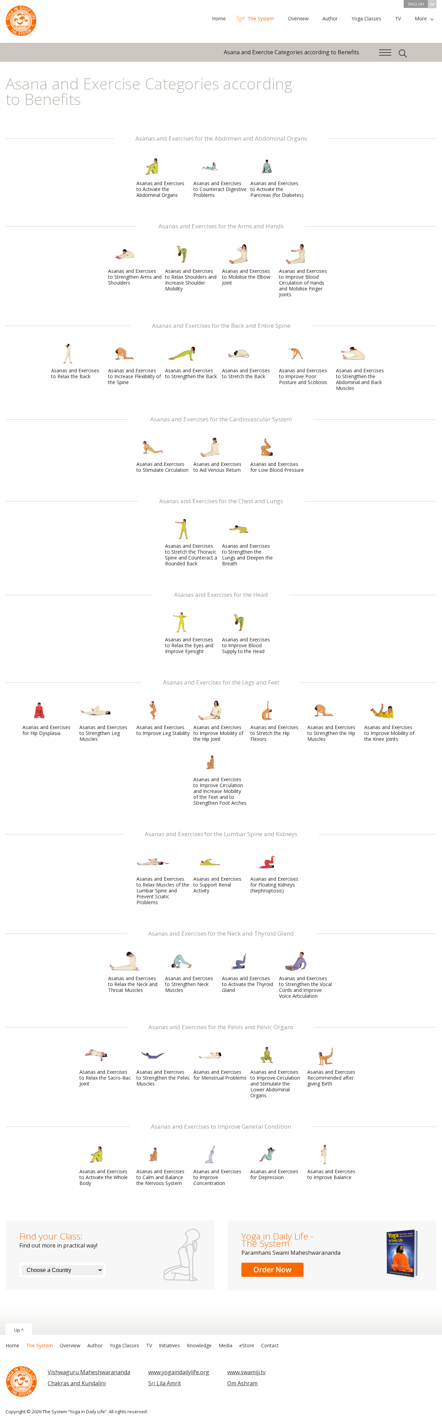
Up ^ (18, 1330)
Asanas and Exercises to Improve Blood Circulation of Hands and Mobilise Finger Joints (303, 283)
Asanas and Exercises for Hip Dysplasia (46, 730)
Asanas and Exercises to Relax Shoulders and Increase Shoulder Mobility (191, 280)
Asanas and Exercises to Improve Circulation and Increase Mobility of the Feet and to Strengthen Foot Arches (220, 791)
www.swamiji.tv (246, 1372)
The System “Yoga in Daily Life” (21, 19)
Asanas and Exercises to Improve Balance (331, 1174)
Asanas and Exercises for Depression (274, 1174)
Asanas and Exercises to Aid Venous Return (217, 467)
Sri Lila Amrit (164, 1383)
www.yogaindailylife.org (178, 1372)
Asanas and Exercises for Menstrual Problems (220, 1075)
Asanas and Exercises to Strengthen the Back (191, 373)
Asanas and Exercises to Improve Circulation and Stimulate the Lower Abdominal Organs (275, 1084)
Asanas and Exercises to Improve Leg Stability (163, 730)
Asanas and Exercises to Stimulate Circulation (162, 467)
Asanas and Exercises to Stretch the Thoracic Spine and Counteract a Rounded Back (191, 555)
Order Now (272, 1269)
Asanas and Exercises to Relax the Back (75, 373)
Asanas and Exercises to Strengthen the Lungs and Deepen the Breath (247, 555)
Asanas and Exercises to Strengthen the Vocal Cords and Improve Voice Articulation (305, 987)
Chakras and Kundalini (77, 1383)
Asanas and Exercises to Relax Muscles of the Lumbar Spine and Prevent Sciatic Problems (162, 891)
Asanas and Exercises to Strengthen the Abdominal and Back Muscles (360, 379)
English (416, 4)
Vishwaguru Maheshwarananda (89, 1372)
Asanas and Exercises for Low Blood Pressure (277, 467)
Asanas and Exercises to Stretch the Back (246, 373)
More (421, 18)
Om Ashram (242, 1383)
